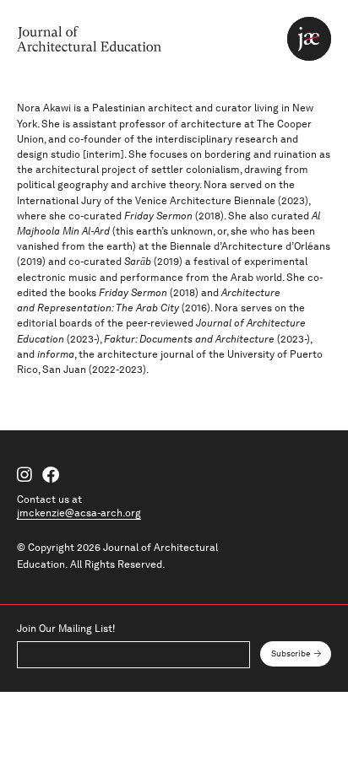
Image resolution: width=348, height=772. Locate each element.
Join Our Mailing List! (66, 629)
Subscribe (291, 653)
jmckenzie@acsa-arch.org (79, 512)
